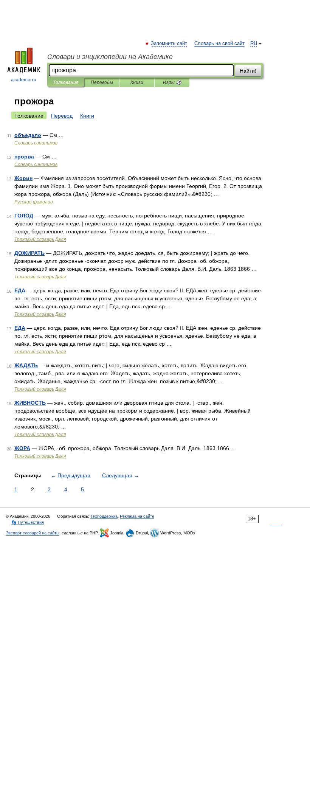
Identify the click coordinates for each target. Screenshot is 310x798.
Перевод (62, 116)
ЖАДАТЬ (26, 365)
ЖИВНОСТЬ (30, 403)
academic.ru (23, 79)
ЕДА (19, 290)
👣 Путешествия (27, 522)
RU (253, 43)
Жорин (23, 178)
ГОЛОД (23, 216)
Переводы (102, 82)
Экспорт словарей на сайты (32, 533)
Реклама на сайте (137, 516)
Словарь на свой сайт (219, 43)
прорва (24, 157)
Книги (136, 82)
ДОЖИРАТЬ (29, 253)
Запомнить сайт (169, 43)
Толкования (65, 82)
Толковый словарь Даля (40, 239)
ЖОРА (22, 448)
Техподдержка (104, 516)
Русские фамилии (33, 202)
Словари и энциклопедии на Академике (110, 57)
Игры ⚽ (172, 82)
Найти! (248, 71)
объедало (27, 135)
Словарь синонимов (35, 143)
